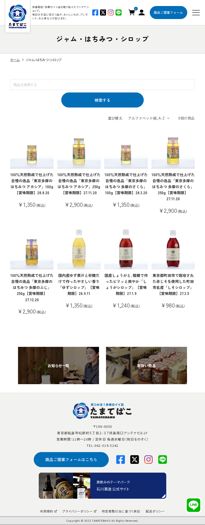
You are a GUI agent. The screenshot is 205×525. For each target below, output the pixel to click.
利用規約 (47, 511)
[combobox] (102, 84)
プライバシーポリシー (77, 511)
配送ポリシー (155, 511)
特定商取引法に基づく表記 (121, 511)
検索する (102, 100)
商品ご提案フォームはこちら (71, 459)
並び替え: (115, 118)
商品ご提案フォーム (168, 12)
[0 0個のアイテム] (131, 12)
